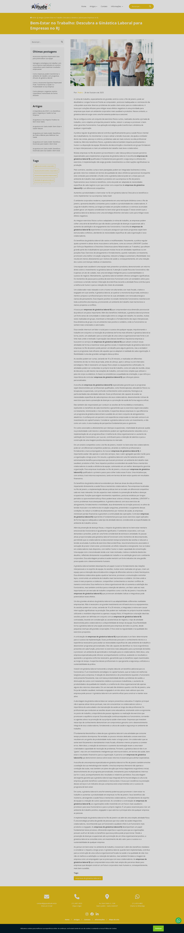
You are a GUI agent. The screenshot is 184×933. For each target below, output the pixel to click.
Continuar (158, 928)
